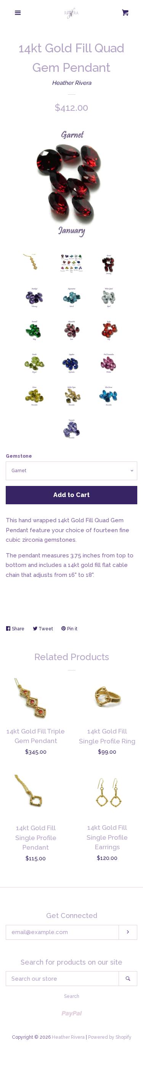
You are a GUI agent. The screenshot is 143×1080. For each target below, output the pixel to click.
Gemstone (19, 456)
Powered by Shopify (110, 1037)
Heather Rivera (71, 82)
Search (71, 996)
